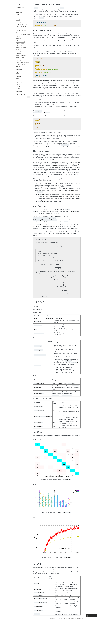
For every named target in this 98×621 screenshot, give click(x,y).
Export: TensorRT (20, 41)
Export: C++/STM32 (21, 40)
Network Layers (19, 61)
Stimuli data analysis (21, 55)
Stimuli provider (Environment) (20, 58)
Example (18, 80)
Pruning (18, 36)
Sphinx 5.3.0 (66, 618)
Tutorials (18, 19)
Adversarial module (20, 64)
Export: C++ (19, 38)
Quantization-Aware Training (23, 34)
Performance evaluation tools (23, 18)
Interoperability (19, 76)
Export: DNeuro (20, 43)
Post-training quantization (22, 33)
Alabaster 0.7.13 (73, 618)
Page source (80, 618)
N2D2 (18, 4)
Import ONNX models (21, 26)
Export (17, 78)
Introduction (19, 52)
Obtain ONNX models (21, 24)
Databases (18, 53)
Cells (17, 72)
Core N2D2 (18, 84)
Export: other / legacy (21, 47)
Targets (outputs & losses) (22, 62)
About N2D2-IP (20, 14)
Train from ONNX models (22, 28)
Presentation (19, 12)
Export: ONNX (19, 45)
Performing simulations (21, 16)
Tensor (17, 74)
